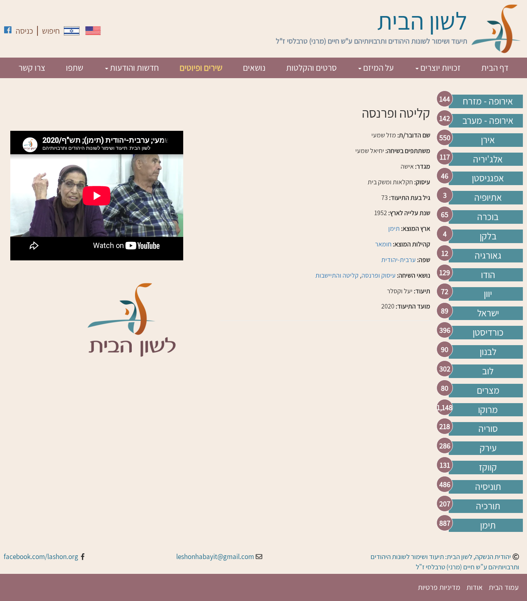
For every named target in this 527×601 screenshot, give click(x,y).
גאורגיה (488, 255)
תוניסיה (488, 486)
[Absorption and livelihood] (93, 30)
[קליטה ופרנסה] (71, 30)
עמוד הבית (504, 587)
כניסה (24, 31)
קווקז (488, 467)
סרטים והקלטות (311, 67)
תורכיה (488, 506)
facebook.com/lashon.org (41, 556)
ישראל (488, 313)
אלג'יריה (488, 159)
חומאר (383, 244)
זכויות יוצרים (440, 67)
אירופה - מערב (487, 120)
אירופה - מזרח (488, 101)
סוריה (488, 428)
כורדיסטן (488, 332)
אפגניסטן (488, 178)
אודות (474, 587)
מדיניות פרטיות (439, 587)
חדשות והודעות (133, 67)
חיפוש (51, 31)
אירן (488, 140)
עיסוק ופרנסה (378, 275)
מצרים (488, 390)
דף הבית (494, 67)
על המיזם (377, 67)
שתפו (74, 67)
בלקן (488, 236)
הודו (488, 275)
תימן (488, 525)
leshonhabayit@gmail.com (215, 556)
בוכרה (488, 217)
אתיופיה (488, 197)
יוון (488, 294)
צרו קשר (32, 67)
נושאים (254, 67)
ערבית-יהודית (398, 259)
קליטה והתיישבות (337, 275)
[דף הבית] (496, 28)
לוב (488, 371)
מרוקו (488, 410)
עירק (488, 448)
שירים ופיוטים (201, 67)
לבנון (488, 352)
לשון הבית (422, 20)
